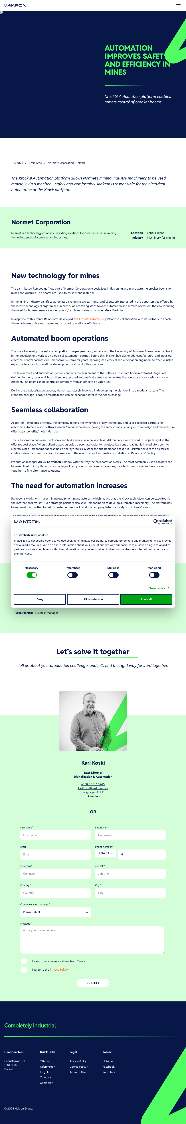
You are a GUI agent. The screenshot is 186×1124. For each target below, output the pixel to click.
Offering (45, 1061)
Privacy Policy (59, 970)
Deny (40, 599)
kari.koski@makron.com (93, 788)
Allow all (146, 599)
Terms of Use (78, 1072)
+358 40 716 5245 (93, 784)
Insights (44, 1072)
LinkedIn (108, 1061)
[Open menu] (178, 5)
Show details (156, 588)
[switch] (72, 575)
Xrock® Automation (92, 319)
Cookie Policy (78, 1066)
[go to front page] (15, 5)
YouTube (108, 1072)
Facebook (109, 1066)
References (46, 1066)
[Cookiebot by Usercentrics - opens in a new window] (156, 522)
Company (46, 1077)
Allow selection (93, 599)
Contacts (45, 1082)
